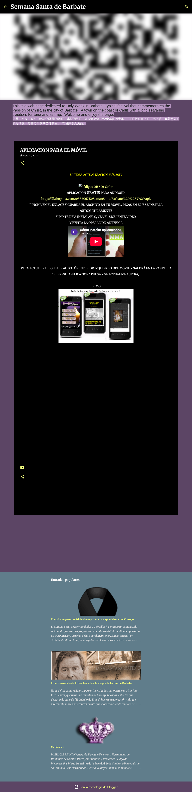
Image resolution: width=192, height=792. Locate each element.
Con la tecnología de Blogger (98, 787)
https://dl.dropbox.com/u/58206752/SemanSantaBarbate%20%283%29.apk (96, 199)
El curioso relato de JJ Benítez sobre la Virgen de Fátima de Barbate (91, 683)
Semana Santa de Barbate (48, 6)
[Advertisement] (96, 543)
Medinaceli (57, 747)
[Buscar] (91, 6)
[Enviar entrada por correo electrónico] (22, 469)
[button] (22, 163)
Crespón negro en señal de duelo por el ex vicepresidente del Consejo (92, 619)
